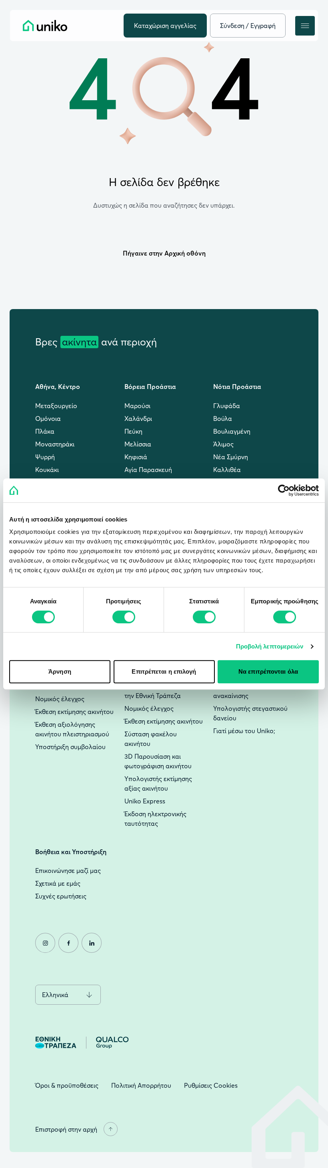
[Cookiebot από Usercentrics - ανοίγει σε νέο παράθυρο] (284, 490)
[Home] (45, 25)
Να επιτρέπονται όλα (268, 671)
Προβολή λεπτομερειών (270, 646)
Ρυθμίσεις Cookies (211, 1085)
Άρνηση (59, 671)
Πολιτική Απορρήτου (141, 1085)
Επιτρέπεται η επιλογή (164, 671)
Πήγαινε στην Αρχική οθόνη (164, 253)
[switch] (123, 617)
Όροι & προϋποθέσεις (66, 1085)
